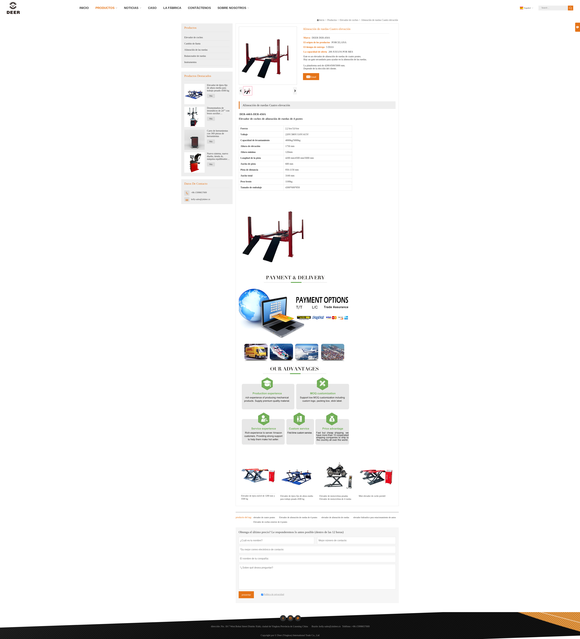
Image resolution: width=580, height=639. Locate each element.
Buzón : (315, 626)
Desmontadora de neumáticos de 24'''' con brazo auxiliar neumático (218, 111)
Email (311, 76)
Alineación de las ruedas (196, 49)
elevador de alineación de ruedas (335, 517)
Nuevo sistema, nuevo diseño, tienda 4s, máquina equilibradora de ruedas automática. (217, 156)
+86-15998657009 (199, 192)
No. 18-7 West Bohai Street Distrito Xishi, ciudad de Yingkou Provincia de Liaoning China (264, 626)
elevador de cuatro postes (264, 517)
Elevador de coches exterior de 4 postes (270, 522)
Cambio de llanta (192, 43)
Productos (332, 20)
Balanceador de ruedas (195, 56)
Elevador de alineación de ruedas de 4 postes (298, 517)
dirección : (216, 626)
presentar (246, 595)
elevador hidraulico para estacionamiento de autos (374, 517)
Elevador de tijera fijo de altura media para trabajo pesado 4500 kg (218, 88)
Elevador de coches (349, 20)
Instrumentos (190, 62)
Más (211, 96)
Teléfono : (347, 626)
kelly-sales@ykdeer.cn (200, 199)
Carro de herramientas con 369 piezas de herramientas (217, 133)
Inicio (320, 20)
